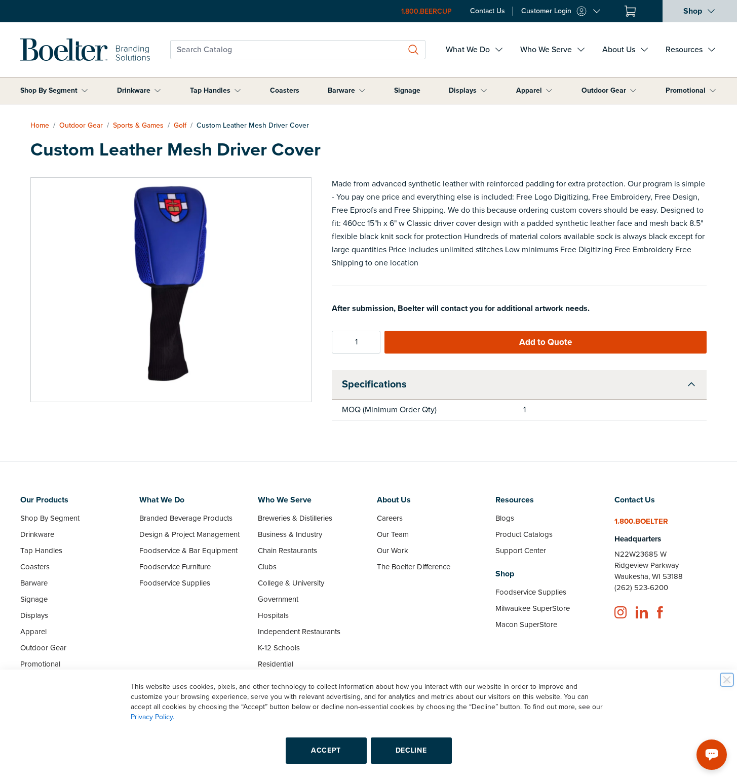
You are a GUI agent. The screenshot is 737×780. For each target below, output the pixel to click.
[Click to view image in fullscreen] (171, 290)
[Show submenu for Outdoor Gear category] (633, 91)
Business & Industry (290, 534)
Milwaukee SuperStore (532, 608)
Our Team (393, 534)
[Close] (727, 680)
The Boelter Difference (413, 566)
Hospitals (273, 615)
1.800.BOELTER (641, 521)
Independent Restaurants (299, 631)
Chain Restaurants (287, 550)
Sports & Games (138, 125)
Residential (275, 664)
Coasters (284, 90)
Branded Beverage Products (185, 518)
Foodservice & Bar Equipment (188, 550)
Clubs (267, 566)
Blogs (504, 518)
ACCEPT (326, 750)
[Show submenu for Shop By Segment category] (85, 91)
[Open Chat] (711, 754)
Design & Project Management (189, 534)
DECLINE (411, 750)
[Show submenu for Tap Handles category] (238, 91)
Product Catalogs (524, 534)
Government (278, 599)
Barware (341, 90)
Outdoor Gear (603, 90)
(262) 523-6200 (641, 587)
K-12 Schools (279, 647)
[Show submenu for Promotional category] (713, 91)
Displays (463, 90)
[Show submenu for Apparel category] (549, 91)
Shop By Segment (48, 90)
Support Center (520, 550)
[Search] (413, 50)
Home (39, 125)
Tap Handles (210, 90)
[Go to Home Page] (85, 49)
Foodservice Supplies (174, 583)
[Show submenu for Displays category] (484, 91)
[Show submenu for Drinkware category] (157, 91)
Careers (390, 518)
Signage (407, 90)
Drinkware (133, 90)
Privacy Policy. (152, 717)
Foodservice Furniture (175, 566)
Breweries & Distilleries (295, 518)
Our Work (392, 550)
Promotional (686, 90)
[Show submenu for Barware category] (362, 91)
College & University (291, 583)
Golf (180, 125)
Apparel (529, 90)
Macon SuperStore (526, 624)
